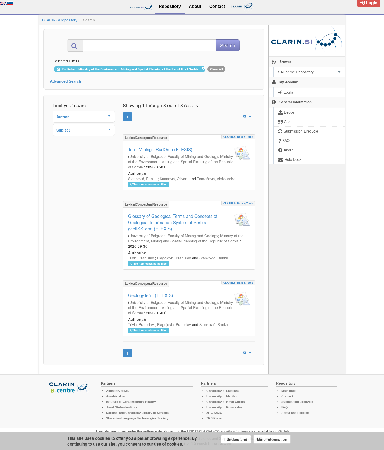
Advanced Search (65, 81)
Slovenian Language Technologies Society (137, 418)
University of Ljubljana (223, 391)
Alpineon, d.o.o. (117, 391)
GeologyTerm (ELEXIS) (150, 295)
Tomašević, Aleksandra (216, 178)
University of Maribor (222, 396)
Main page (288, 391)
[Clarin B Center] (70, 387)
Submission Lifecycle (297, 402)
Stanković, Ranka (142, 178)
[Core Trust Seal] (70, 408)
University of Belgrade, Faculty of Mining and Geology (173, 156)
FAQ (284, 407)
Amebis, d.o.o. (116, 396)
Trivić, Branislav (141, 257)
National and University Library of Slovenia (138, 413)
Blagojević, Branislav (174, 257)
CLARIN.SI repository (59, 19)
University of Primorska (224, 407)
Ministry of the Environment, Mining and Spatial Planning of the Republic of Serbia (180, 161)
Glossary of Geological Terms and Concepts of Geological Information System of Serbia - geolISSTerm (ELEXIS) (172, 222)
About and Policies (295, 413)
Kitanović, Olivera (174, 178)
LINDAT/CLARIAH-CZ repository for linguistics (221, 431)
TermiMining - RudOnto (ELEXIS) (160, 149)
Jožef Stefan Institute (121, 407)
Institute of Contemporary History (131, 402)
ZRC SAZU (214, 413)
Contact (287, 396)
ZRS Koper (214, 418)
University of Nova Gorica (225, 402)
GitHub (283, 431)
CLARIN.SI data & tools (238, 137)
